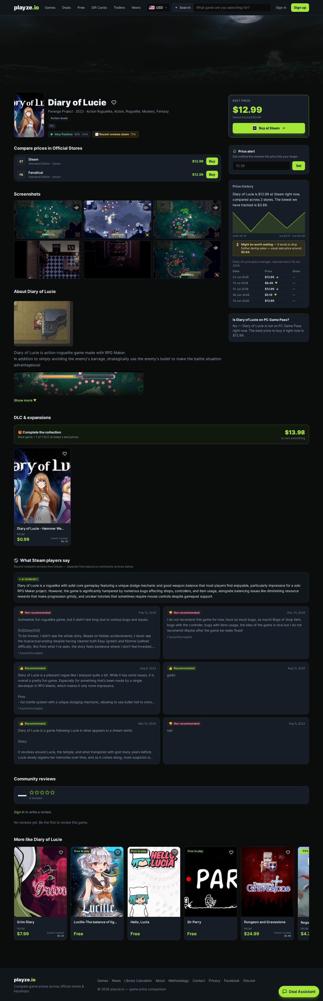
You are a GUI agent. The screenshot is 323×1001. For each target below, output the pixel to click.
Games (50, 7)
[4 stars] (47, 792)
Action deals (59, 118)
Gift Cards (99, 7)
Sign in (281, 7)
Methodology (179, 981)
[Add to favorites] (113, 102)
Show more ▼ (25, 400)
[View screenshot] (48, 219)
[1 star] (31, 792)
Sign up (300, 7)
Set (298, 166)
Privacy (214, 981)
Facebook (232, 981)
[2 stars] (37, 792)
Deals (66, 7)
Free (81, 7)
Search (185, 7)
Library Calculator (138, 981)
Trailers (119, 7)
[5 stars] (52, 792)
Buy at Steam (269, 128)
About (160, 981)
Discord (249, 981)
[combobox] (232, 7)
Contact (199, 981)
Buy (212, 161)
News (136, 7)
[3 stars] (42, 792)
